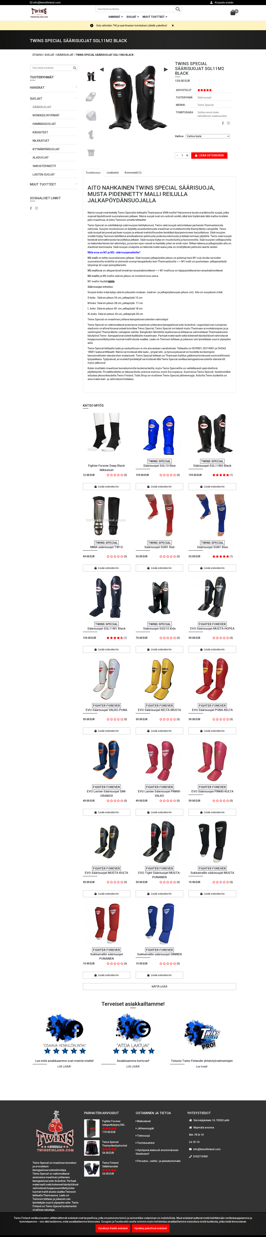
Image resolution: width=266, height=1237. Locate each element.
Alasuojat (41, 157)
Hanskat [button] (115, 16)
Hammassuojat (44, 124)
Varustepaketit (44, 166)
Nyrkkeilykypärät (46, 115)
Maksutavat (144, 1121)
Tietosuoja (143, 1135)
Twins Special (205, 105)
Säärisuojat (42, 107)
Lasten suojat (44, 174)
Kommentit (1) (133, 172)
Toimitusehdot (145, 1142)
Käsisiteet (40, 132)
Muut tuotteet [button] (154, 16)
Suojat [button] (131, 16)
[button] (53, 87)
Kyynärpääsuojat (46, 149)
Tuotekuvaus (93, 172)
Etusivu (38, 54)
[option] (91, 75)
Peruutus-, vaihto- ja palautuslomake (159, 1161)
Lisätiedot (113, 172)
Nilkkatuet (41, 140)
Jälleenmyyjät (145, 1128)
